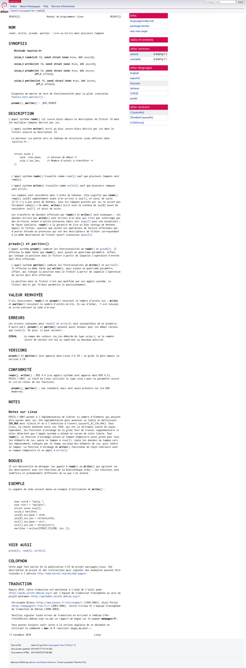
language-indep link (142, 20)
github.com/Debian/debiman (42, 662)
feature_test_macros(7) (27, 97)
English (134, 73)
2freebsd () (141, 117)
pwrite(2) (112, 265)
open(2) (86, 234)
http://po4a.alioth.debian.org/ (30, 592)
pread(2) (105, 248)
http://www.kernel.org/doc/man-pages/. (62, 573)
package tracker (139, 26)
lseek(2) (19, 330)
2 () (137, 112)
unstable (135, 59)
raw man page (138, 31)
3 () (137, 122)
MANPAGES (15, 1)
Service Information (63, 6)
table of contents (142, 39)
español (135, 78)
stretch (14, 11)
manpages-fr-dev (27, 11)
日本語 (134, 93)
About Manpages (30, 6)
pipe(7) (86, 221)
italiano (134, 88)
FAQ (45, 6)
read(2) (71, 176)
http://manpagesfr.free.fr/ (30, 605)
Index (13, 6)
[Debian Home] (4, 7)
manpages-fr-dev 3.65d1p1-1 (61, 645)
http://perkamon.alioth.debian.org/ (55, 596)
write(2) (72, 185)
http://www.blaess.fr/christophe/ (59, 602)
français (135, 83)
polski (133, 98)
